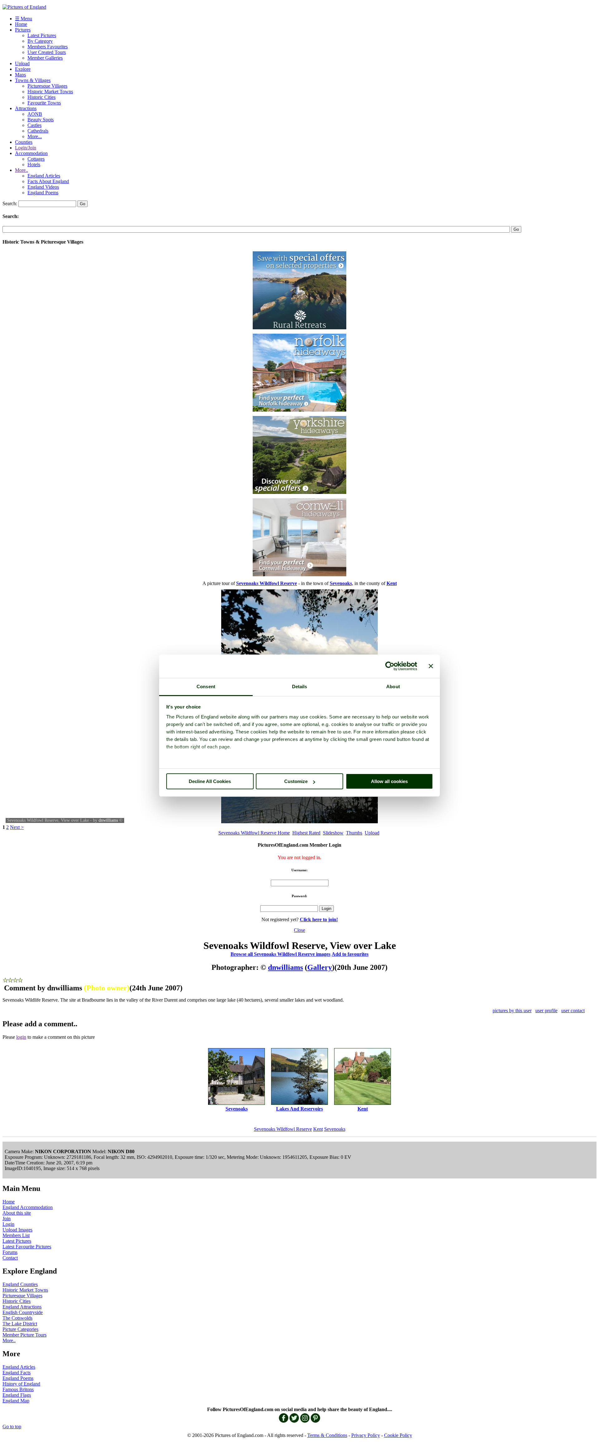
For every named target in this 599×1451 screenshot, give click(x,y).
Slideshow (333, 832)
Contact (10, 1257)
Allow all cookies (389, 781)
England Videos (43, 187)
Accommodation (31, 153)
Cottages (36, 159)
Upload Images (17, 1229)
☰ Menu (23, 18)
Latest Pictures (41, 35)
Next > (17, 827)
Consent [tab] (206, 686)
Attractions (26, 108)
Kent (318, 1129)
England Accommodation (27, 1207)
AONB (34, 114)
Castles (34, 125)
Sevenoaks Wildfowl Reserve (283, 1129)
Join (6, 1218)
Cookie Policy (398, 1435)
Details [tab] (299, 686)
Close (299, 930)
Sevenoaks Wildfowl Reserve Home (254, 832)
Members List (16, 1235)
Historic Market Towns (50, 91)
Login (8, 1224)
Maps (20, 74)
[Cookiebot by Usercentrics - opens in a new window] (390, 666)
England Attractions (21, 1306)
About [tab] (393, 686)
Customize (296, 781)
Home (21, 24)
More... (34, 136)
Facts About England (48, 181)
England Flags (16, 1395)
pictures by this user (512, 1010)
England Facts (16, 1372)
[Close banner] (431, 666)
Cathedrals (37, 130)
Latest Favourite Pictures (26, 1246)
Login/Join (25, 147)
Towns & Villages (33, 80)
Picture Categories (20, 1329)
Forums (9, 1252)
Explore (23, 69)
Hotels (33, 164)
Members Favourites (47, 46)
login (21, 1037)
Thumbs (354, 832)
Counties (23, 142)
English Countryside (22, 1312)
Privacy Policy (365, 1435)
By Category (40, 41)
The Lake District (19, 1323)
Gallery (319, 967)
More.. (21, 170)
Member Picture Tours (24, 1334)
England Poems (42, 192)
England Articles (43, 175)
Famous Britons (18, 1389)
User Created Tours (46, 52)
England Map (15, 1400)
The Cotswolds (17, 1318)
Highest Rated (306, 832)
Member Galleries (45, 57)
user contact (573, 1010)
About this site (16, 1213)
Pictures (23, 29)
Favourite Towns (44, 102)
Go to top (11, 1426)
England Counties (20, 1284)
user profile (546, 1010)
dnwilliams (108, 820)
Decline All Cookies (210, 781)
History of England (21, 1383)
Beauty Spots (40, 119)
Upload (22, 63)
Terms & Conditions (327, 1435)
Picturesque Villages (47, 86)
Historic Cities (41, 97)
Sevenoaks (334, 1129)
